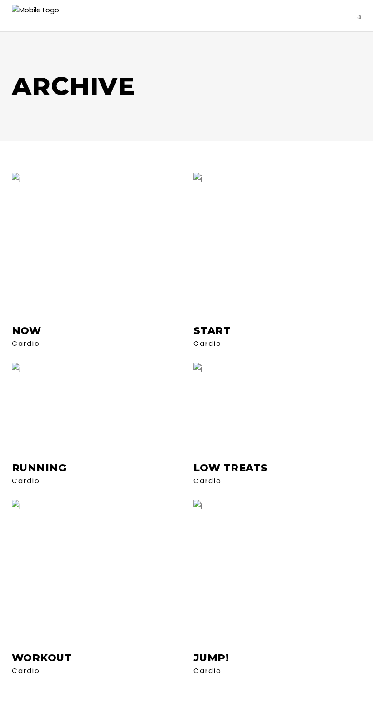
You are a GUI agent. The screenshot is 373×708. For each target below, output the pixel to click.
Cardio (26, 343)
